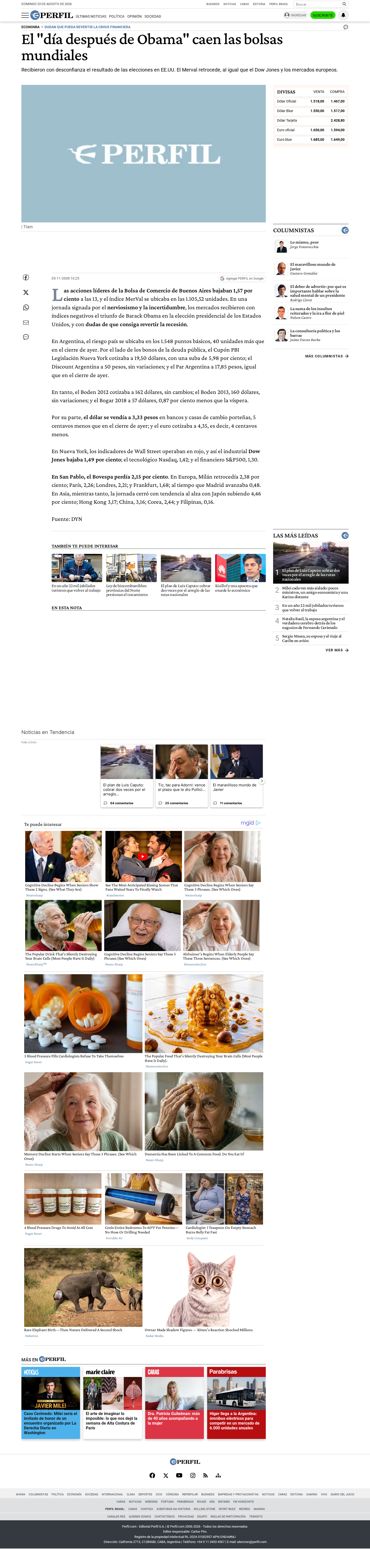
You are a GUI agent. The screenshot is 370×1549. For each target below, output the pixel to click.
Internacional (112, 1494)
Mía (212, 1501)
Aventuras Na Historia (173, 1509)
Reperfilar (190, 1494)
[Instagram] (192, 1476)
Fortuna (167, 1501)
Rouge (201, 1501)
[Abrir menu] (25, 15)
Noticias (230, 4)
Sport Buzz (227, 1509)
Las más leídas (295, 535)
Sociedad (152, 16)
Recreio (244, 1509)
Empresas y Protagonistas (238, 1494)
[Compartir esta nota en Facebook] (25, 277)
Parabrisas (185, 1501)
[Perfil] (52, 1359)
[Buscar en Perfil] (344, 4)
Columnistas (293, 230)
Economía (74, 1494)
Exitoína (259, 4)
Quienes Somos (140, 1516)
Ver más (334, 650)
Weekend (151, 1501)
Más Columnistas (324, 356)
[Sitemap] (218, 1475)
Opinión (134, 16)
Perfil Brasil (278, 4)
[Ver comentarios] (345, 28)
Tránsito (256, 1516)
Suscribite (323, 15)
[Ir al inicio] (51, 15)
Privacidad (186, 1516)
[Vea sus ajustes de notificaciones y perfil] (343, 15)
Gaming (311, 1494)
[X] (165, 1476)
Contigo (147, 1509)
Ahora (20, 1494)
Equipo (202, 1516)
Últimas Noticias (91, 16)
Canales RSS (116, 1516)
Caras (244, 4)
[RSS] (205, 1475)
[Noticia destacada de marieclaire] (112, 1373)
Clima (131, 1494)
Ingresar (298, 15)
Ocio (159, 1494)
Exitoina (296, 1494)
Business (212, 4)
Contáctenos (165, 1516)
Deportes (145, 1494)
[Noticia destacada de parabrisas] (236, 1373)
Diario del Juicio (342, 1494)
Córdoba (172, 1494)
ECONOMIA (30, 27)
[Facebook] (152, 1476)
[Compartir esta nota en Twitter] (25, 292)
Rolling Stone (204, 1509)
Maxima (259, 1509)
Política (116, 16)
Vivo (324, 1494)
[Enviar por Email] (25, 322)
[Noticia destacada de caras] (174, 1373)
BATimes (224, 1501)
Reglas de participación (228, 1516)
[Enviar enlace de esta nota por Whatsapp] (25, 307)
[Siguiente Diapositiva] (261, 780)
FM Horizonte (243, 1501)
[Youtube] (179, 1475)
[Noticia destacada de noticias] (50, 1373)
